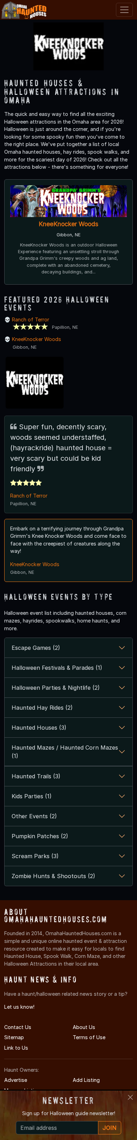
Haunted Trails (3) (36, 776)
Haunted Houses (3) (39, 727)
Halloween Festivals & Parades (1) (57, 667)
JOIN (110, 1127)
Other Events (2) (34, 816)
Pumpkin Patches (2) (40, 836)
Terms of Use (89, 1037)
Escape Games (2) (36, 647)
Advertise (15, 1080)
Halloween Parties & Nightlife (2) (56, 687)
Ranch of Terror (30, 319)
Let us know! (19, 1007)
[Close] (130, 1097)
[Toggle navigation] (124, 10)
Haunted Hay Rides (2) (42, 707)
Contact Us (17, 1027)
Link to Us (16, 1048)
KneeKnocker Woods (68, 224)
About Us (84, 1027)
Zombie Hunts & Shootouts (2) (53, 876)
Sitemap (14, 1037)
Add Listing (86, 1080)
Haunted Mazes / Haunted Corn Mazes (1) (65, 751)
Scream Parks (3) (35, 856)
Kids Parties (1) (32, 796)
